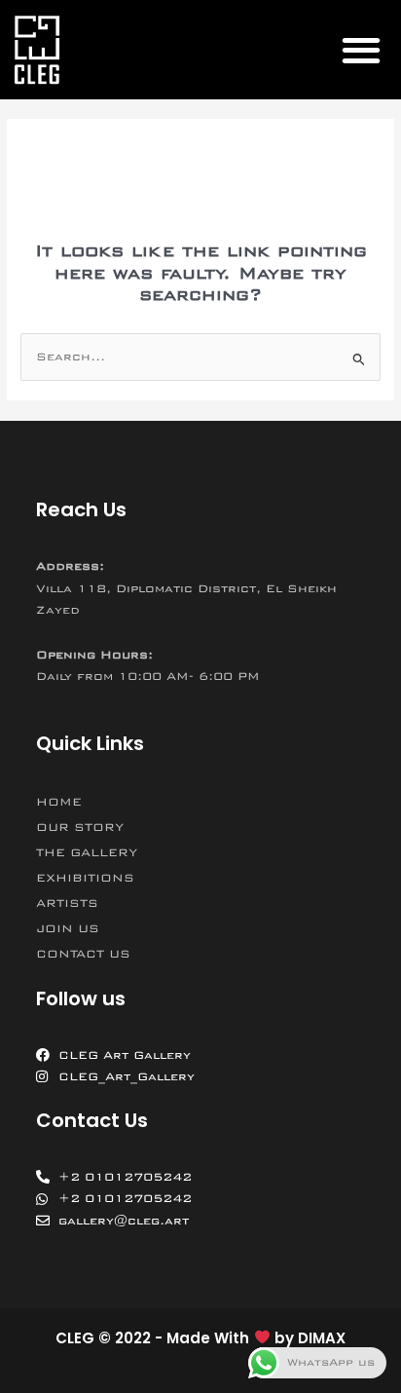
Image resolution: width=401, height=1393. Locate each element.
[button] (360, 49)
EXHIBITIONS (85, 878)
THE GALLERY (86, 852)
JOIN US (67, 928)
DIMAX (322, 1338)
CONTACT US (83, 953)
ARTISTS (67, 903)
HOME (59, 802)
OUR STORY (80, 827)
